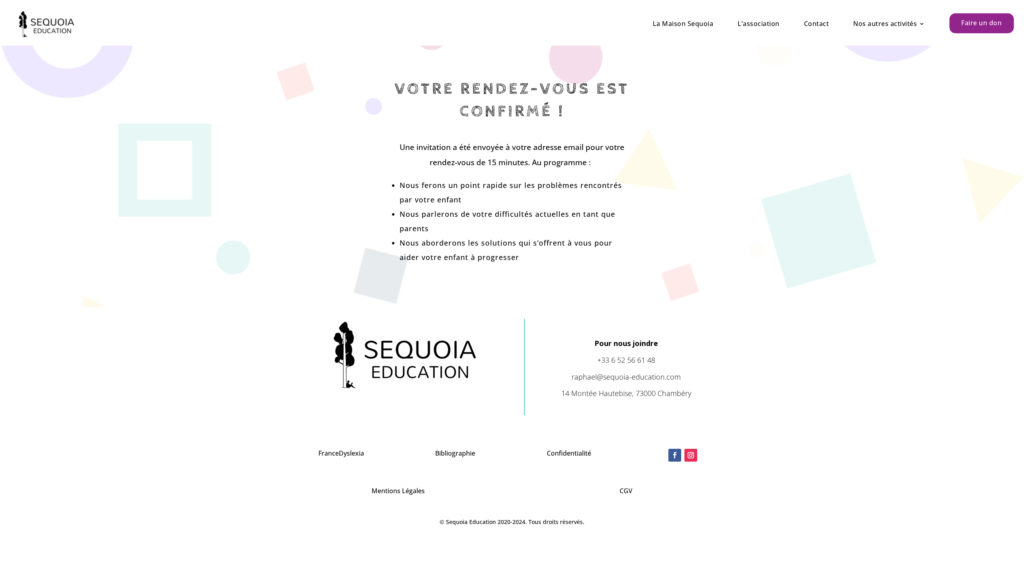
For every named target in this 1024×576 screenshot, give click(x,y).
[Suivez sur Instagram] (690, 455)
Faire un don (981, 22)
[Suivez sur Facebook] (674, 455)
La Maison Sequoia (683, 23)
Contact (816, 23)
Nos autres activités (885, 23)
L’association (759, 23)
